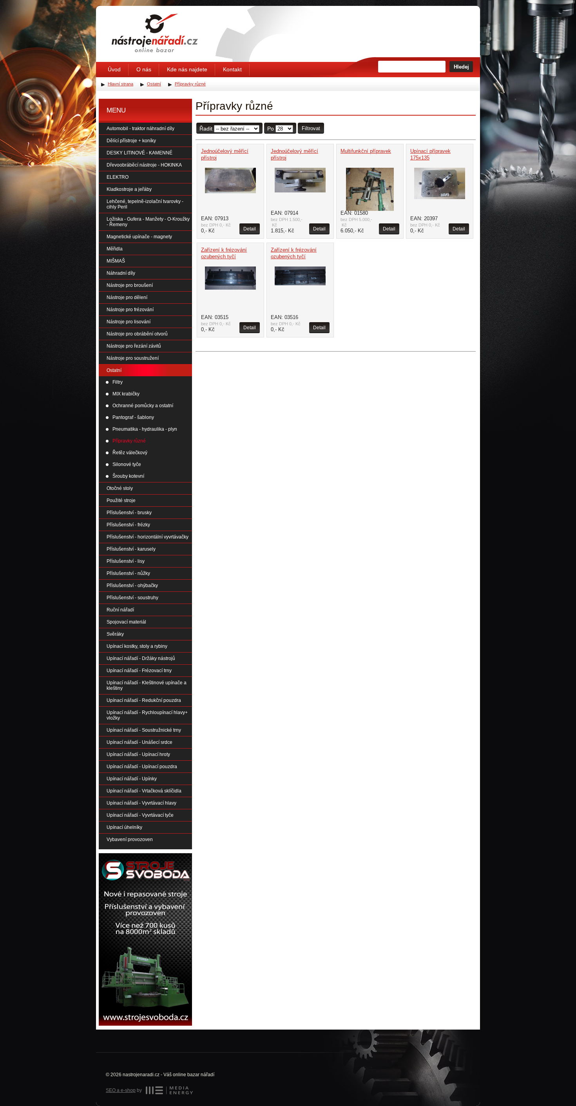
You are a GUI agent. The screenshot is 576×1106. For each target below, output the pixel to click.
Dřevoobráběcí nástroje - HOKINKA (144, 165)
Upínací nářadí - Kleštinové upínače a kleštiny (147, 685)
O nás (143, 69)
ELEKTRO (118, 177)
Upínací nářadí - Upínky (132, 778)
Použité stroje (121, 500)
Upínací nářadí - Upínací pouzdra (142, 766)
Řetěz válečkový (129, 452)
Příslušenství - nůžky (128, 573)
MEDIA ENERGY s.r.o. (169, 1090)
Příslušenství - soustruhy (132, 597)
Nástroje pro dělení (127, 297)
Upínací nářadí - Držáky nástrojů (141, 658)
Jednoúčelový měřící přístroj (224, 154)
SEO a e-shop (121, 1090)
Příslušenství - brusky (129, 512)
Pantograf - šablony (133, 417)
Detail (249, 229)
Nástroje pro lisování (128, 322)
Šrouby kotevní (128, 476)
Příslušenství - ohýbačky (132, 585)
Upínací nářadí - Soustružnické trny (144, 730)
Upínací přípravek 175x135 (430, 154)
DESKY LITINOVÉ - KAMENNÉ (139, 153)
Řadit (205, 128)
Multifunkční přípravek (366, 151)
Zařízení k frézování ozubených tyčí (224, 253)
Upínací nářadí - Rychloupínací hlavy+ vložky (147, 715)
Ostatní (114, 370)
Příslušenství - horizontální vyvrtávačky (147, 537)
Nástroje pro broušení (130, 285)
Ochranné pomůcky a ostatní (142, 405)
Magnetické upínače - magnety (139, 236)
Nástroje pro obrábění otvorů (137, 334)
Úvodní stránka (155, 33)
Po (270, 128)
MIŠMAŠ (116, 261)
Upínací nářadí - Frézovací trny (139, 670)
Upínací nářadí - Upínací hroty (138, 754)
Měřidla (115, 249)
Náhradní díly (121, 273)
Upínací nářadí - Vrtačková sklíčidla (144, 791)
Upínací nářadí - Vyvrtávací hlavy (141, 803)
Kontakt (232, 69)
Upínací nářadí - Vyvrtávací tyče (140, 815)
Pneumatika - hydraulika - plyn (144, 429)
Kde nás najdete (187, 69)
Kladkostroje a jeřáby (129, 189)
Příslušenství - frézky (128, 525)
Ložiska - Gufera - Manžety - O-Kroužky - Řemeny (148, 221)
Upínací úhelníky (124, 827)
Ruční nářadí (120, 610)
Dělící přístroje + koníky (131, 140)
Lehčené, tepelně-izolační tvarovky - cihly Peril (145, 204)
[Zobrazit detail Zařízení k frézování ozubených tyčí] (230, 278)
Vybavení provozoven (130, 839)
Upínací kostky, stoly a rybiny (137, 646)
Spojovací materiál (126, 622)
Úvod (114, 69)
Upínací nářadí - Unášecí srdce (139, 742)
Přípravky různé (129, 441)
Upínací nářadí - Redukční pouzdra (144, 700)
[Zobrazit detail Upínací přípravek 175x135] (439, 183)
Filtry (117, 382)
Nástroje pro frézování (130, 309)
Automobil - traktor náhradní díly (140, 128)
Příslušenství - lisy (126, 561)
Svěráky (115, 634)
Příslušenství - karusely (131, 549)
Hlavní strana (120, 84)
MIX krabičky (125, 394)
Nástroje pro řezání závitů (134, 346)
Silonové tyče (126, 464)
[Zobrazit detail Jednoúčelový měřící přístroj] (230, 180)
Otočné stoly (120, 488)
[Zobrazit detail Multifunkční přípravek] (370, 189)
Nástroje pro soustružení (133, 358)
